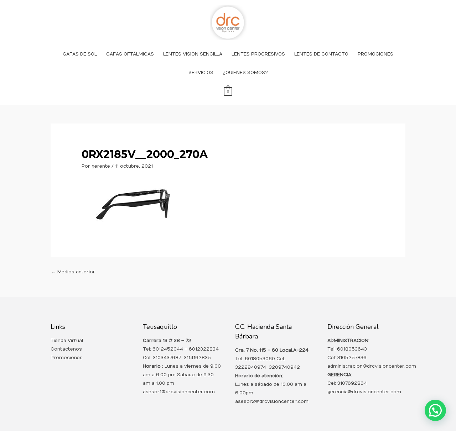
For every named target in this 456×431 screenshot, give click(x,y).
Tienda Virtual (67, 340)
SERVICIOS (200, 72)
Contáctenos (66, 349)
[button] (435, 410)
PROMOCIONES (375, 54)
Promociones (67, 358)
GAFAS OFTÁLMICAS (130, 54)
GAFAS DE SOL (80, 54)
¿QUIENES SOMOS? (245, 72)
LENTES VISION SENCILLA (192, 54)
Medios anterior (73, 272)
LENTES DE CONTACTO (321, 54)
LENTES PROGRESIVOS (258, 54)
